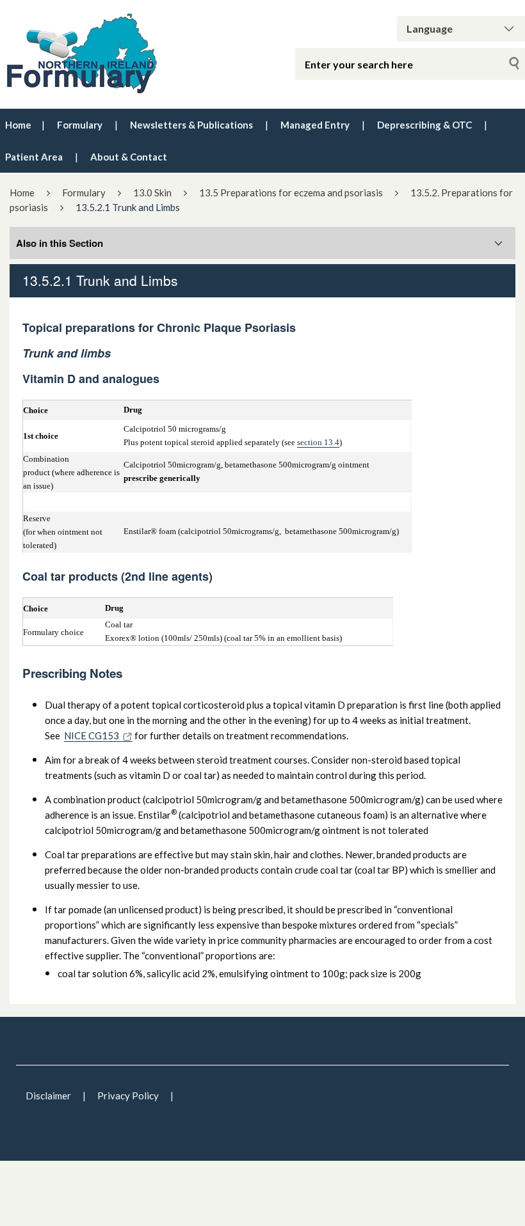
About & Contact (128, 156)
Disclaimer (48, 1095)
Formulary (79, 124)
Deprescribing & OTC (424, 124)
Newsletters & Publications (191, 124)
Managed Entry (315, 124)
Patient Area (34, 156)
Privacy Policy (128, 1095)
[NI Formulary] (109, 54)
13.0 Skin (152, 192)
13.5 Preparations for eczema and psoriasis (291, 192)
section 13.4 (318, 442)
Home (18, 124)
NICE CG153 (91, 735)
